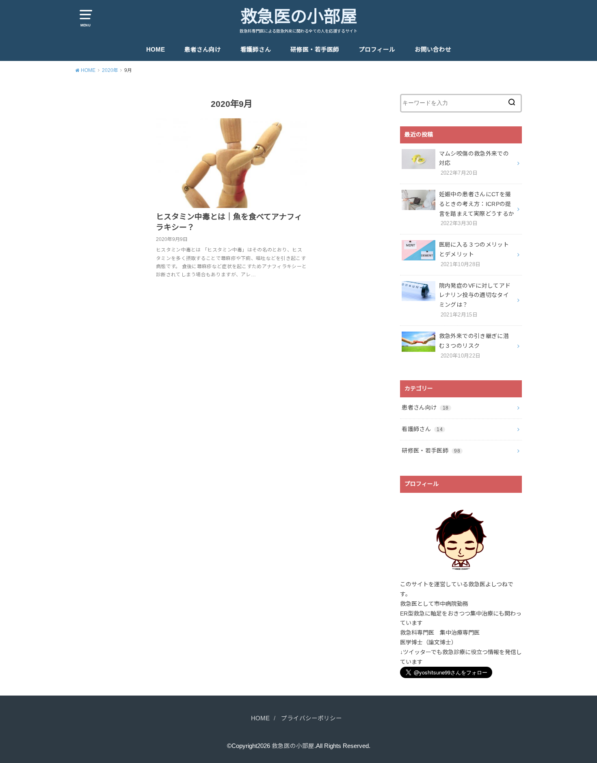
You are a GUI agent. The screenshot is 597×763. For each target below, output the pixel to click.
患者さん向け (202, 49)
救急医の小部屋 (298, 16)
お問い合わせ (433, 49)
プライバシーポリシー (311, 718)
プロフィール (377, 49)
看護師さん (255, 49)
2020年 (110, 70)
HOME (155, 49)
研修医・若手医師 (314, 49)
